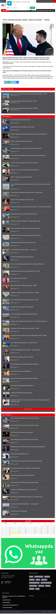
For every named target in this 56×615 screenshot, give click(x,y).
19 (25, 531)
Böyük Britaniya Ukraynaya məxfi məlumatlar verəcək (23, 242)
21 (41, 531)
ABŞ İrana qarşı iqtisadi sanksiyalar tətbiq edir (31, 10)
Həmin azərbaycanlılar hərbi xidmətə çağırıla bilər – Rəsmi (24, 299)
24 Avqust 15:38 (15, 281)
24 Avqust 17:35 (15, 209)
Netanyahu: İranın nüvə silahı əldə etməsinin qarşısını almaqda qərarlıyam (28, 446)
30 (53, 533)
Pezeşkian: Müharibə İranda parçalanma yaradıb (22, 256)
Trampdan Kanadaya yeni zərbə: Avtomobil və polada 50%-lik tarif (26, 148)
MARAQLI (48, 585)
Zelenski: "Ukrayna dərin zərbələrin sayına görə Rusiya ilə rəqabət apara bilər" (29, 134)
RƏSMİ (37, 588)
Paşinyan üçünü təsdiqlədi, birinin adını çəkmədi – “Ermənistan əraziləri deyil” (29, 321)
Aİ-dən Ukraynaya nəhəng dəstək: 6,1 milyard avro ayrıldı (24, 342)
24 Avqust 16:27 (15, 245)
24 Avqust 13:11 (15, 395)
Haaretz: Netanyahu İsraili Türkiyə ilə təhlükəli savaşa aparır (25, 364)
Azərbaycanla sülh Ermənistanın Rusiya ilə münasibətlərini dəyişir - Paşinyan (29, 335)
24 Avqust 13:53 (15, 367)
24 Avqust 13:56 (15, 352)
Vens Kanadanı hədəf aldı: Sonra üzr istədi (21, 119)
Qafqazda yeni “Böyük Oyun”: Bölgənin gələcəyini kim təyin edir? (26, 235)
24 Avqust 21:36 (15, 151)
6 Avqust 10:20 (15, 456)
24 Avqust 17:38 (15, 202)
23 (53, 531)
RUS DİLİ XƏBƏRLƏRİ (34, 582)
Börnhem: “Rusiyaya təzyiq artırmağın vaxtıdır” (21, 177)
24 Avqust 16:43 (15, 231)
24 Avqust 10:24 (15, 109)
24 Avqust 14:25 (15, 338)
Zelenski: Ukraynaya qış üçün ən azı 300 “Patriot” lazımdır (24, 162)
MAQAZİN (47, 576)
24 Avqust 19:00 (15, 172)
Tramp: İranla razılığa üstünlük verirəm (19, 454)
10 (9, 529)
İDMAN (31, 576)
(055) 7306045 (6, 602)
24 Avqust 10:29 (15, 102)
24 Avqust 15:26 (15, 295)
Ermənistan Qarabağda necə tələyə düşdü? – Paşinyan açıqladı (25, 349)
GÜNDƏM (32, 588)
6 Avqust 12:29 (15, 471)
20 (34, 531)
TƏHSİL (38, 579)
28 (41, 533)
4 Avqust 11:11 (15, 442)
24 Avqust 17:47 (15, 195)
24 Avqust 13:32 (15, 381)
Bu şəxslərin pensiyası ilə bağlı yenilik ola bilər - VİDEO (24, 101)
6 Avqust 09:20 (15, 514)
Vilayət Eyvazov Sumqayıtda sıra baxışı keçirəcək (22, 199)
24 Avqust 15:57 (15, 259)
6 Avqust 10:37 (15, 492)
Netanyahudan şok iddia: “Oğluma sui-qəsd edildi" (22, 127)
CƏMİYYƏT (44, 579)
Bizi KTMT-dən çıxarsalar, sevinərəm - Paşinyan (22, 357)
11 (19, 529)
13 (34, 529)
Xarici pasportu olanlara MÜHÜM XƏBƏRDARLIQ (22, 385)
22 (47, 531)
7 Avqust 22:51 (15, 435)
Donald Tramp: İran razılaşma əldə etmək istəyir (22, 432)
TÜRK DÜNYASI (33, 585)
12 (25, 529)
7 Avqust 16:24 (15, 499)
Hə (32, 7)
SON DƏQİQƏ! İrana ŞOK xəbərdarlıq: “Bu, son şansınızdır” (24, 439)
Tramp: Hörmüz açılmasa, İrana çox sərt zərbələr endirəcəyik (25, 418)
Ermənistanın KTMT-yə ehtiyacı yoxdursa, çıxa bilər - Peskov (25, 328)
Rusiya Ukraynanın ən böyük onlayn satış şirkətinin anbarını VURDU (26, 461)
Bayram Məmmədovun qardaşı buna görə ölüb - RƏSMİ (24, 285)
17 (9, 531)
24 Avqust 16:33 (15, 238)
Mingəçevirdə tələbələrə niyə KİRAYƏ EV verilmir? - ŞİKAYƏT (25, 292)
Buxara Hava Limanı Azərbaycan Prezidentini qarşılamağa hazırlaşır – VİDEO (29, 94)
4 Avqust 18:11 (15, 485)
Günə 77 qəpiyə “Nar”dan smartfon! (19, 278)
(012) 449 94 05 (6, 600)
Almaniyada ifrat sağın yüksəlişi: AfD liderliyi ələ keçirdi (24, 214)
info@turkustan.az (8, 607)
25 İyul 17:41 (14, 478)
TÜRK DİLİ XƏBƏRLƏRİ (46, 582)
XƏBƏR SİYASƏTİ (39, 576)
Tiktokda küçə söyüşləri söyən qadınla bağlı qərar (22, 475)
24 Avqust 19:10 (15, 165)
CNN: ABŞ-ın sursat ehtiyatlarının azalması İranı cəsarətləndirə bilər (26, 496)
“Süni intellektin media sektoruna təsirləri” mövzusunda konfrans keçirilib (28, 155)
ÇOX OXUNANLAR (6, 415)
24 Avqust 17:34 (15, 217)
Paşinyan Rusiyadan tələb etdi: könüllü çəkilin (21, 392)
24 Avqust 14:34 (15, 331)
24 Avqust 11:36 (15, 95)
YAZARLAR (41, 585)
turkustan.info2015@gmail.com (11, 605)
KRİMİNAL (32, 579)
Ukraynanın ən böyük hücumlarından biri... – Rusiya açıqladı (24, 504)
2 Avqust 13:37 (15, 507)
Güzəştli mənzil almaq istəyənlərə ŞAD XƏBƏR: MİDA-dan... (25, 378)
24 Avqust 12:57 (15, 404)
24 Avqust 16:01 (15, 252)
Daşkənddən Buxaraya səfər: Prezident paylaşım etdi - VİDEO (25, 271)
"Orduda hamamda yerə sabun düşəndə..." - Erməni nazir (24, 249)
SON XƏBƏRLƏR (6, 116)
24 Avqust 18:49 (15, 180)
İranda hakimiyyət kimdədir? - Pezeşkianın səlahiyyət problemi (25, 468)
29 (47, 533)
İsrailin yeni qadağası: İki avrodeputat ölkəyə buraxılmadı (24, 314)
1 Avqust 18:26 (15, 464)
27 (34, 533)
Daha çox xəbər (28, 409)
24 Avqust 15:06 (15, 309)
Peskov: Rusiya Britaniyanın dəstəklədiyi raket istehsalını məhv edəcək (27, 264)
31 (9, 535)
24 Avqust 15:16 (15, 302)
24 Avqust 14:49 (15, 324)
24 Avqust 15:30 (15, 288)
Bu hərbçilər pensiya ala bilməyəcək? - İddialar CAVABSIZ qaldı (25, 221)
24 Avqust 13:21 (15, 388)
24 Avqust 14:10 (15, 345)
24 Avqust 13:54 (15, 360)
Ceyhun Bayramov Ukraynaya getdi (19, 511)
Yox (28, 7)
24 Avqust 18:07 (15, 188)
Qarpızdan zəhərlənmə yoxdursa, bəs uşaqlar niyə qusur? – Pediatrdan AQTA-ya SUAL (31, 206)
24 (9, 533)
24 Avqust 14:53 (15, 317)
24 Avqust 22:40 (15, 122)
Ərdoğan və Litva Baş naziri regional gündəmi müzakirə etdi (25, 170)
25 (19, 533)
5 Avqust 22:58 (15, 449)
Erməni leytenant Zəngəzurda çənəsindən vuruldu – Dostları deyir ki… (27, 192)
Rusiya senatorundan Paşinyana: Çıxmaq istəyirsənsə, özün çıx (25, 228)
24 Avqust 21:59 (15, 137)
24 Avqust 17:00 (15, 224)
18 (19, 531)
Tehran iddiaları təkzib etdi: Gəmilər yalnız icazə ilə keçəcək (25, 425)
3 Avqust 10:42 (15, 428)
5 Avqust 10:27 (15, 421)
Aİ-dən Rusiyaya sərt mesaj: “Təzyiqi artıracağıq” (22, 307)
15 (47, 529)
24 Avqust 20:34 (15, 158)
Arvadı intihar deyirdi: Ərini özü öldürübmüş (21, 371)
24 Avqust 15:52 (15, 267)
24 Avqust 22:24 (15, 130)
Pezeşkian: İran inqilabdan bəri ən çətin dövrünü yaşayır (24, 489)
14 (41, 529)
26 (25, 533)
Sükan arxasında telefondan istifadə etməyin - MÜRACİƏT (24, 108)
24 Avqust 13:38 (15, 374)
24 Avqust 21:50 (15, 144)
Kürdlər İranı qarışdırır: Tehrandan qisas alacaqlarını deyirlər (24, 482)
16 (53, 529)
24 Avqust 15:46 (15, 274)
